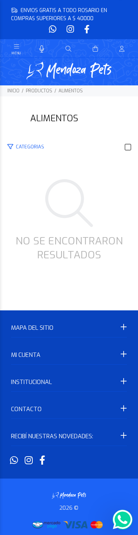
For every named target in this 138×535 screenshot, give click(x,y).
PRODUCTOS (39, 91)
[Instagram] (70, 29)
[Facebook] (86, 29)
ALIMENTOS (71, 91)
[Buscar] (68, 49)
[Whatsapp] (53, 29)
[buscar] (115, 49)
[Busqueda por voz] (41, 49)
